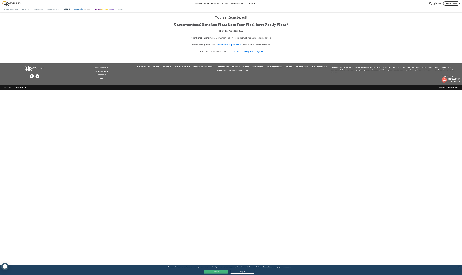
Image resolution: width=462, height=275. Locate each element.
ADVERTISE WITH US (101, 71)
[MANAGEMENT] (82, 9)
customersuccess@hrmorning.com (247, 51)
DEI (247, 70)
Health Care (221, 70)
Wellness (289, 67)
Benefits (156, 67)
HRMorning (11, 3)
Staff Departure (302, 67)
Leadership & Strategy (240, 67)
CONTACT (101, 78)
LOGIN (439, 3)
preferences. (287, 267)
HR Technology (223, 67)
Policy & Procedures (274, 67)
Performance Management (203, 67)
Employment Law (143, 67)
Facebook (31, 76)
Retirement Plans (235, 70)
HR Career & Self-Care (319, 67)
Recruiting (167, 67)
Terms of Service (20, 87)
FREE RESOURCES (202, 3)
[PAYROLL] (67, 9)
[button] (4, 266)
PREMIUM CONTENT (219, 3)
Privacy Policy (8, 87)
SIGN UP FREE (451, 3)
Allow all (216, 272)
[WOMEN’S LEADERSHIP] (104, 9)
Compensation (257, 67)
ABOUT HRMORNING (101, 68)
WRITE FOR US (101, 75)
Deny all (242, 272)
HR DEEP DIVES (237, 3)
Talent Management (182, 67)
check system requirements (228, 44)
